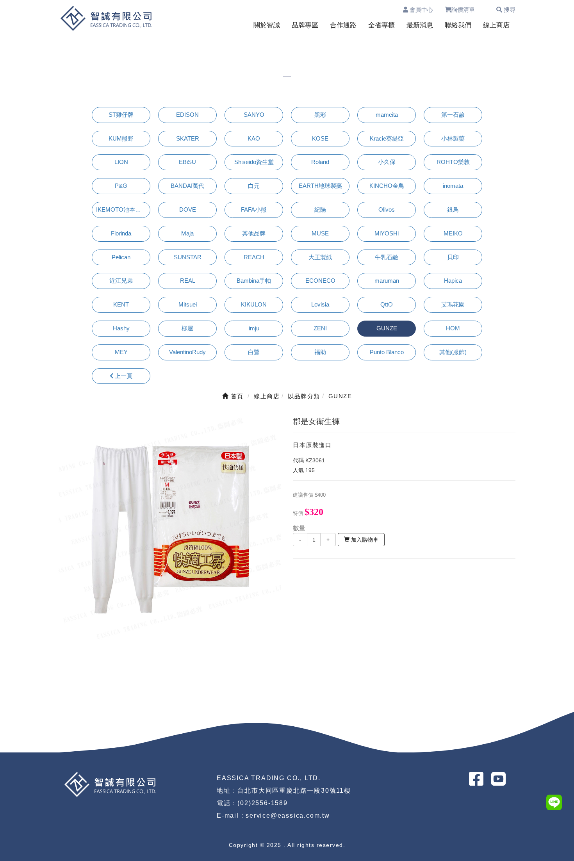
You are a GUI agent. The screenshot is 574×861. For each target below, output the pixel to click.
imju (254, 328)
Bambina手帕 (254, 280)
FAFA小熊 (254, 209)
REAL (187, 280)
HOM (453, 328)
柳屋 (187, 328)
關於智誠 (266, 25)
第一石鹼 (453, 114)
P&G (121, 185)
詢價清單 (466, 9)
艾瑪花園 (453, 304)
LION (121, 162)
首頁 (236, 396)
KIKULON (254, 304)
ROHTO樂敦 (453, 162)
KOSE (320, 138)
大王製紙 (320, 257)
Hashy (121, 328)
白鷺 (254, 352)
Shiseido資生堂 (254, 162)
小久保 (387, 162)
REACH (254, 257)
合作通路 (343, 25)
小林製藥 (453, 138)
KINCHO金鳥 (386, 185)
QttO (386, 304)
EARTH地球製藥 (320, 185)
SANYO (254, 114)
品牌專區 (305, 25)
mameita (387, 114)
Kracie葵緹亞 (387, 138)
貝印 (453, 257)
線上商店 (496, 25)
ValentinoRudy (187, 352)
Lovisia (320, 304)
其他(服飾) (453, 352)
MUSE (320, 233)
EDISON (187, 114)
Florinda (121, 233)
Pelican (121, 257)
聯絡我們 (458, 25)
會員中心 (420, 9)
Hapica (453, 280)
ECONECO (320, 280)
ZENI (320, 328)
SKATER (187, 138)
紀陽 (320, 209)
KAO (254, 138)
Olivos (386, 209)
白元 (254, 185)
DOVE (187, 209)
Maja (187, 233)
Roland (320, 162)
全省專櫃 (381, 25)
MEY (121, 352)
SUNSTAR (187, 257)
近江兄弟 (121, 280)
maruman (386, 280)
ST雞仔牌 (121, 114)
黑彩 (320, 114)
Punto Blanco (387, 352)
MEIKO (453, 233)
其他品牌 (254, 233)
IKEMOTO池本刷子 (121, 209)
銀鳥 (453, 209)
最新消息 (419, 25)
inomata (453, 185)
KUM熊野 (121, 138)
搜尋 (508, 9)
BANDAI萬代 (187, 185)
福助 (320, 352)
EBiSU (187, 162)
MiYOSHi (386, 233)
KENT (121, 304)
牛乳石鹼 (386, 257)
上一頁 (122, 376)
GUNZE (386, 328)
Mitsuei (187, 304)
